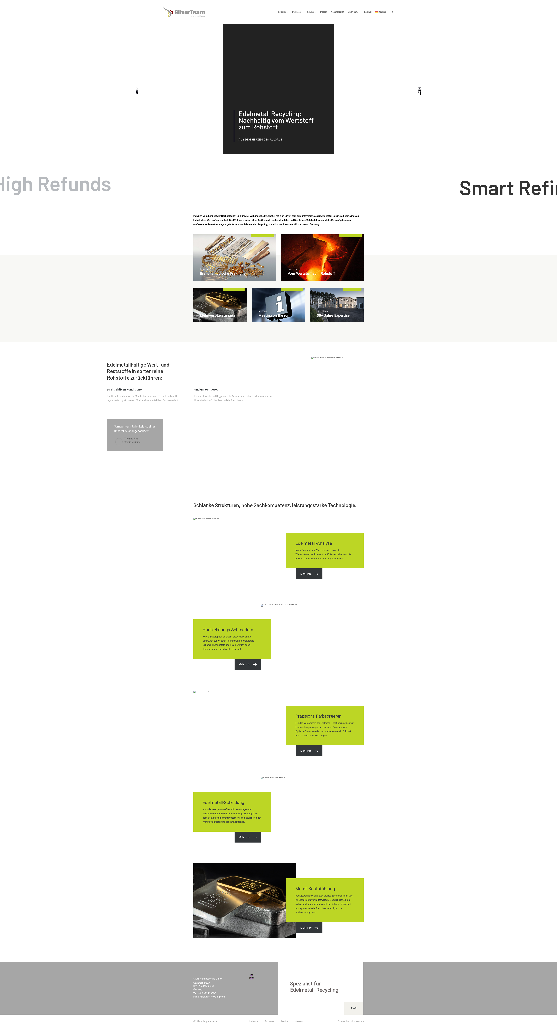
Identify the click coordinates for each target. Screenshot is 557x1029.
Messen (323, 12)
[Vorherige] (137, 91)
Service (310, 12)
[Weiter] (419, 91)
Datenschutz (344, 1021)
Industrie (282, 12)
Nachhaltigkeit (337, 12)
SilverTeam (353, 12)
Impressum (358, 1021)
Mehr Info (306, 573)
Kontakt (367, 12)
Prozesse (296, 12)
